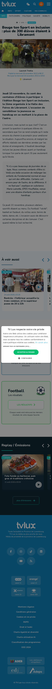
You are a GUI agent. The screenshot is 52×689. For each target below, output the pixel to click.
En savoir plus (41, 342)
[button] (26, 346)
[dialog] (26, 344)
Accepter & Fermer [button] (26, 352)
